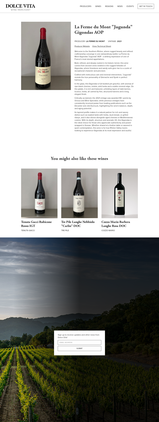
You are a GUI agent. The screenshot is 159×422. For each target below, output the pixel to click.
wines (98, 6)
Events (130, 6)
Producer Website (82, 46)
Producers (85, 6)
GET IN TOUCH (145, 6)
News (120, 6)
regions (109, 6)
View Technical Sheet (101, 46)
